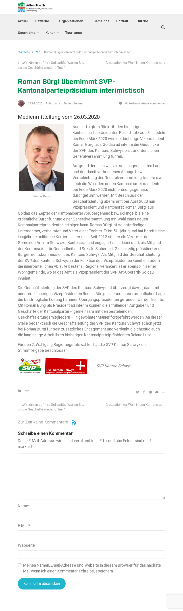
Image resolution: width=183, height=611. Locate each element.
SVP (37, 52)
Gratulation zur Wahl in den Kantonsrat (134, 63)
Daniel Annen (73, 103)
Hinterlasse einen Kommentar (145, 103)
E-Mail (24, 525)
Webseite (26, 545)
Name (24, 506)
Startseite (24, 52)
